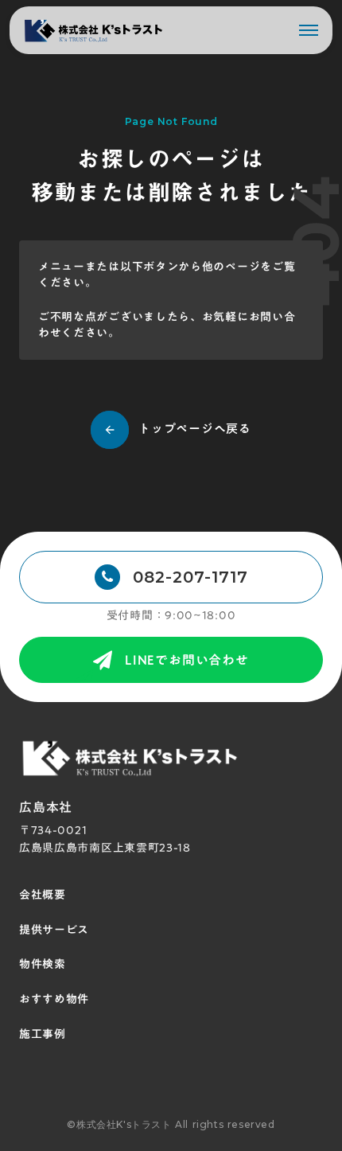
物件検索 (42, 965)
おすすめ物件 (54, 1000)
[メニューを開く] (308, 30)
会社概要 (42, 895)
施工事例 (42, 1035)
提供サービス (54, 930)
